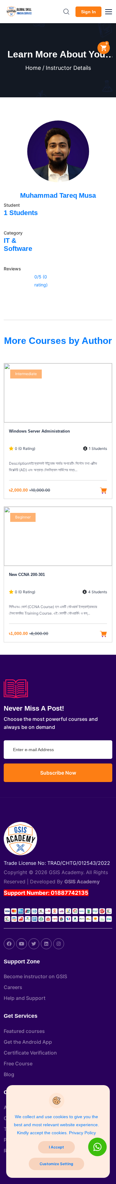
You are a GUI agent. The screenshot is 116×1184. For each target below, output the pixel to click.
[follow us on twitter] (33, 943)
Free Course (18, 1063)
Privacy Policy (82, 1132)
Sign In (88, 11)
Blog (9, 1074)
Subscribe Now (58, 773)
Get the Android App (28, 1042)
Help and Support (24, 998)
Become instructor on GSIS (35, 976)
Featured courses (24, 1031)
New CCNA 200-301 (27, 574)
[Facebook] (9, 943)
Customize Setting (56, 1163)
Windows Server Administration (39, 431)
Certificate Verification (30, 1053)
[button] (111, 10)
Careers (13, 987)
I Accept (56, 1147)
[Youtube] (21, 943)
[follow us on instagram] (58, 943)
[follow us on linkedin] (46, 943)
